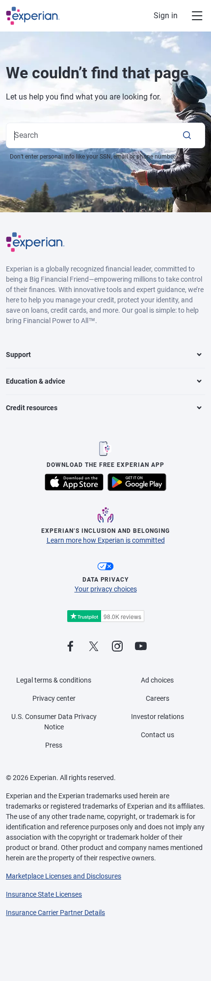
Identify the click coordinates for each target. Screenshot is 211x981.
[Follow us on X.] (94, 646)
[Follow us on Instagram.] (117, 646)
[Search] (187, 135)
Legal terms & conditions (53, 680)
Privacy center (54, 698)
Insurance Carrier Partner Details (55, 912)
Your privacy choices (106, 589)
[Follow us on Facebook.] (70, 646)
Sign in (166, 15)
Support (18, 355)
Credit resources (31, 408)
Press (53, 745)
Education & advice (35, 381)
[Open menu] (191, 16)
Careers (157, 698)
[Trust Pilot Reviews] (105, 616)
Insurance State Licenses (44, 894)
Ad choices (157, 680)
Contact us (157, 735)
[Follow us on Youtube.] (141, 646)
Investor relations (157, 716)
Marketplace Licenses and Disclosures (63, 876)
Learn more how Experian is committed (106, 540)
